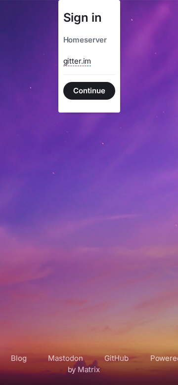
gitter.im (77, 61)
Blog (18, 358)
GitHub (116, 358)
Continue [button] (89, 90)
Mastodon (65, 358)
